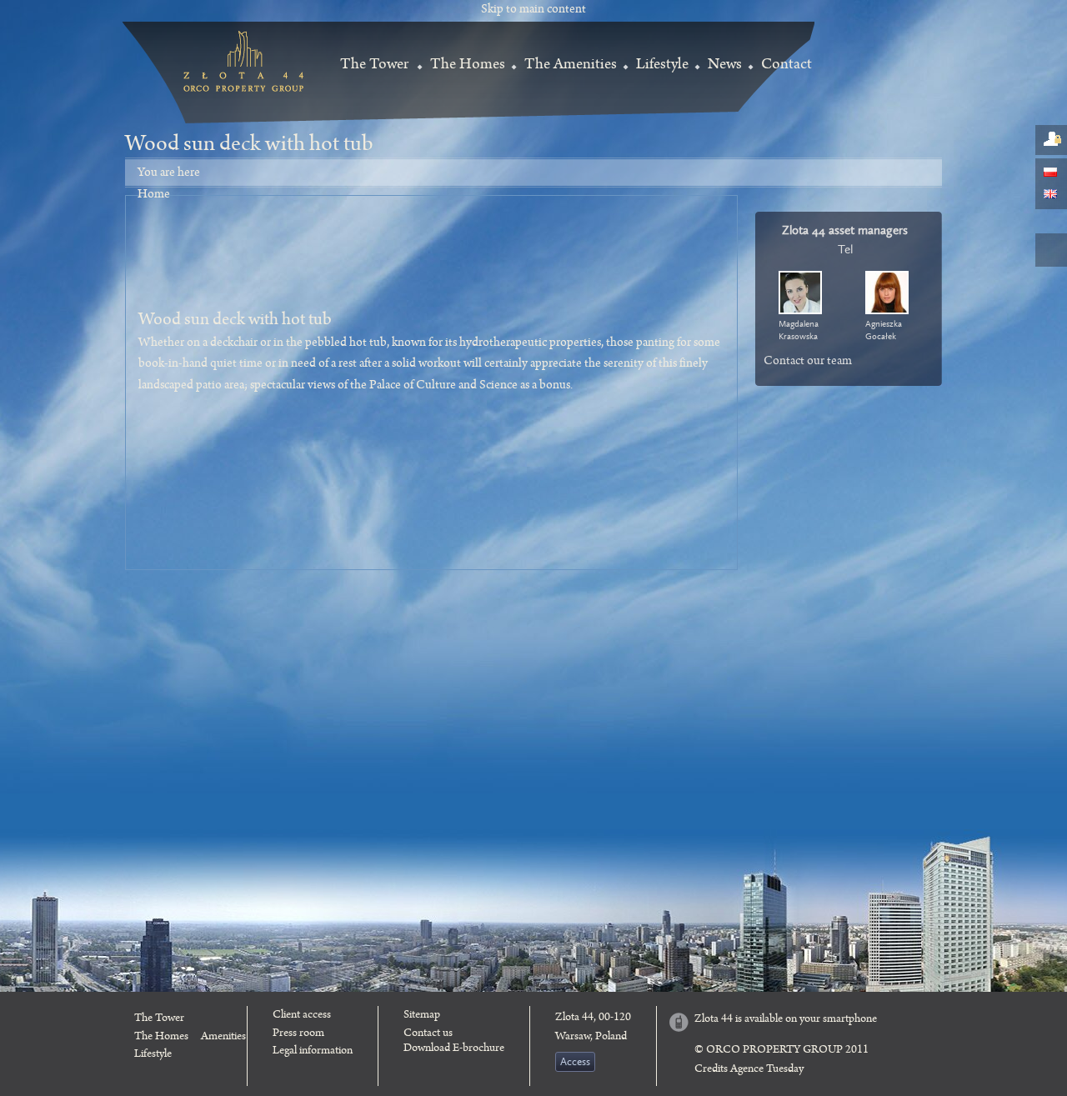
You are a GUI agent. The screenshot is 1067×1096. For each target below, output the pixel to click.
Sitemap (421, 1016)
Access (575, 1062)
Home (154, 195)
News (725, 66)
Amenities (223, 1038)
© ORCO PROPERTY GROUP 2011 (781, 1051)
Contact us (428, 1034)
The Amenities (570, 66)
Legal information (313, 1052)
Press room (298, 1034)
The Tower (374, 66)
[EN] (1050, 194)
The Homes (467, 66)
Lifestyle (662, 66)
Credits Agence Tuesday (749, 1070)
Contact (786, 66)
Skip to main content (533, 10)
